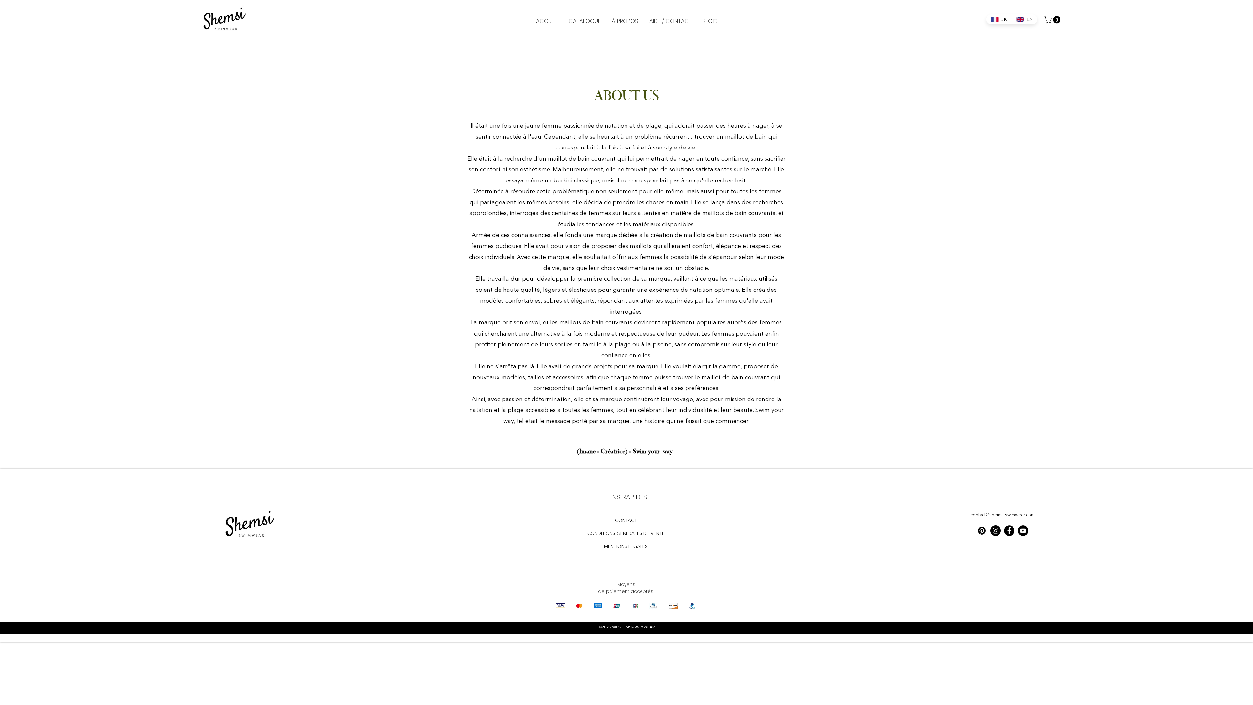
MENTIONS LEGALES (626, 546)
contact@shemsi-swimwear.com (1002, 515)
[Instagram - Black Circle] (995, 530)
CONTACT (626, 520)
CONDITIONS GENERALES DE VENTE (626, 533)
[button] (1053, 19)
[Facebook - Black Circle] (1009, 530)
